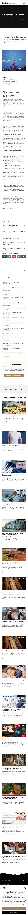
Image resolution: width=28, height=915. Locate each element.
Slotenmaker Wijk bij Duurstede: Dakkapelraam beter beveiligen (14, 354)
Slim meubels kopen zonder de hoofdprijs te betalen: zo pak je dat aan (13, 857)
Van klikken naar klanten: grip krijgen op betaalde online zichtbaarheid (13, 827)
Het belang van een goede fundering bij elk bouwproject (11, 563)
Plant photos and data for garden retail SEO (12, 293)
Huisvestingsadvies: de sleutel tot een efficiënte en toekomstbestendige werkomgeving (13, 739)
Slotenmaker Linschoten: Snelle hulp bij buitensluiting (11, 349)
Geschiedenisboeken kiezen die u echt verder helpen (13, 592)
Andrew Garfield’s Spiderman (10, 81)
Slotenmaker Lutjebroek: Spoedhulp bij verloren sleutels (13, 323)
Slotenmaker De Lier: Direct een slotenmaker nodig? (14, 333)
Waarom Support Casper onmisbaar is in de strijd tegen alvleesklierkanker (12, 504)
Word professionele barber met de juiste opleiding (13, 621)
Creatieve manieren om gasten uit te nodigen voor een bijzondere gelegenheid (14, 475)
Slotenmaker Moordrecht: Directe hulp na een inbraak (12, 303)
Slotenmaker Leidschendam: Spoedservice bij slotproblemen (12, 338)
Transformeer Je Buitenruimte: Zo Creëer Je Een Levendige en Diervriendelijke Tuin (12, 798)
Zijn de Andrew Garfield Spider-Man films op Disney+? (14, 243)
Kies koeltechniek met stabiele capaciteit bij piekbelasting (11, 769)
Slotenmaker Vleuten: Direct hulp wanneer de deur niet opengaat (13, 329)
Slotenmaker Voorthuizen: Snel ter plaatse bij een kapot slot (13, 298)
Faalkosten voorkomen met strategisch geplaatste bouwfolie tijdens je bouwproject (13, 534)
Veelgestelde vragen (8, 84)
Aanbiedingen (20, 19)
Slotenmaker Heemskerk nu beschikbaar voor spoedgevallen (12, 313)
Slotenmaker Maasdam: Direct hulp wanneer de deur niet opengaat (14, 318)
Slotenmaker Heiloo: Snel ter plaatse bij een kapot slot (13, 344)
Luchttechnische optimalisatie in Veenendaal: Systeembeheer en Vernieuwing (12, 710)
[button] (25, 888)
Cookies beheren (14, 912)
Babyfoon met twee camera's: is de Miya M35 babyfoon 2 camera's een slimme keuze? (14, 681)
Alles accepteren (14, 908)
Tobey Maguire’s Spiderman (10, 79)
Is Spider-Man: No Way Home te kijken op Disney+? (14, 232)
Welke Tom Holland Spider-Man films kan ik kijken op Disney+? (14, 249)
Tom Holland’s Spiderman (9, 83)
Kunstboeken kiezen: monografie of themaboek (12, 650)
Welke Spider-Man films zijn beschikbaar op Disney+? (14, 226)
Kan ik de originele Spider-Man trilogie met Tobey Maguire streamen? (14, 237)
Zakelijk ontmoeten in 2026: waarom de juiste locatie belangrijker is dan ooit (14, 288)
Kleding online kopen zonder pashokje (10, 445)
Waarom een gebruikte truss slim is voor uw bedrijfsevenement (12, 283)
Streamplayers (9, 208)
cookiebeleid (5, 904)
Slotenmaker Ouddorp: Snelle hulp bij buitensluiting (14, 308)
